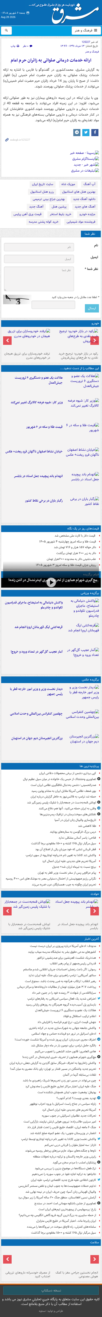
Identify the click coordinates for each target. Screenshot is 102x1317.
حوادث (95, 894)
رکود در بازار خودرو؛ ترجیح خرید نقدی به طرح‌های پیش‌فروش (78, 355)
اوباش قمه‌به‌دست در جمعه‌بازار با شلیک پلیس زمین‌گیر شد (61, 802)
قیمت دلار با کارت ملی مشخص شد (75, 535)
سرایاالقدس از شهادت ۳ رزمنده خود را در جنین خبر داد (64, 993)
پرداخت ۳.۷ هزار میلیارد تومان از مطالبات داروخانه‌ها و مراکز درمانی (56, 987)
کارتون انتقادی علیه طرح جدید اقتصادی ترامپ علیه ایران (63, 1180)
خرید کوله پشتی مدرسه (43, 221)
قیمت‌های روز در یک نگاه (83, 528)
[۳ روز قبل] (75, 339)
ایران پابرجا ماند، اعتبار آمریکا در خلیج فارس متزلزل (66, 1221)
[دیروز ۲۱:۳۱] (82, 609)
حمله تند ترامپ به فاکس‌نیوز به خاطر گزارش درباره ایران (63, 796)
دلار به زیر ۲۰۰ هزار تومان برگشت (76, 553)
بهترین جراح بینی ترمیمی (49, 199)
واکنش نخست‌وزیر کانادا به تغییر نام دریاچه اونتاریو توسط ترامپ (58, 1139)
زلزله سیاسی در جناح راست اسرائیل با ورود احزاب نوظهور (63, 1104)
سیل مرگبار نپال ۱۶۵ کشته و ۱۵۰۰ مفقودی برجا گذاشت (63, 843)
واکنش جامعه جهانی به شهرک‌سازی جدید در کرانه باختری (62, 1028)
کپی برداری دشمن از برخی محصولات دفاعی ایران (67, 773)
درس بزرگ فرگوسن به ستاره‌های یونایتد (73, 832)
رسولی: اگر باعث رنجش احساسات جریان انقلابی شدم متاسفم (59, 969)
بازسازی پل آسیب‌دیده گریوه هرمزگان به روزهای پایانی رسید (61, 1004)
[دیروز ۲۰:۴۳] (82, 634)
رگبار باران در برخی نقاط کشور (44, 500)
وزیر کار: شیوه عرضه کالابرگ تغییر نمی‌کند (37, 402)
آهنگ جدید (36, 206)
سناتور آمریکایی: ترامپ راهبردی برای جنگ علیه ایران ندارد (62, 975)
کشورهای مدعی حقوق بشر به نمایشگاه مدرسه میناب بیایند (62, 952)
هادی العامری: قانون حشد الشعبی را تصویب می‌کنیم (65, 1051)
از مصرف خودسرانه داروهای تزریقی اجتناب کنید (27, 1274)
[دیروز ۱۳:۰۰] (82, 721)
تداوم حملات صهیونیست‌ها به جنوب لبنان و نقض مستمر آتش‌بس (57, 1186)
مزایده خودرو (87, 214)
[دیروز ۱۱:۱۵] (82, 659)
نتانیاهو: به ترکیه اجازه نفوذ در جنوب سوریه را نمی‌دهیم (64, 1174)
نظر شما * (91, 269)
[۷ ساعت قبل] (82, 483)
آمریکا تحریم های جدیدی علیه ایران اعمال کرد (69, 861)
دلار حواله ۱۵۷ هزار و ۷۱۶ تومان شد (75, 547)
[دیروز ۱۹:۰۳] (82, 696)
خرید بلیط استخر (60, 214)
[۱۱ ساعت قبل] (82, 508)
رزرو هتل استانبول (42, 191)
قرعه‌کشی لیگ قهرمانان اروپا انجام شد (38, 627)
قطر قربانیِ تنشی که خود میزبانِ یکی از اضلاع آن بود (65, 849)
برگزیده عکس (90, 679)
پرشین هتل (59, 206)
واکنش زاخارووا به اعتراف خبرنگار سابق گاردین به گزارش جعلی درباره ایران (52, 1063)
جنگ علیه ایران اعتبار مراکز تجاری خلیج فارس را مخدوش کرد (60, 1086)
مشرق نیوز (65, 12)
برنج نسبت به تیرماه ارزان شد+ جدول (74, 867)
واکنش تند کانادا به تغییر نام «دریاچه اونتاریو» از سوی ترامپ (61, 855)
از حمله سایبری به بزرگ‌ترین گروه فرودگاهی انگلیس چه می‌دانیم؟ (57, 1215)
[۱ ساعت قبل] (82, 385)
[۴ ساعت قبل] (82, 409)
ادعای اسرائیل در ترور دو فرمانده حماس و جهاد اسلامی (64, 1033)
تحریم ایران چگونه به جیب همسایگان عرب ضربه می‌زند (64, 884)
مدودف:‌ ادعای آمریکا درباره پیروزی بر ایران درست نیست (63, 946)
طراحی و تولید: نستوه (51, 1311)
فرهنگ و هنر (84, 30)
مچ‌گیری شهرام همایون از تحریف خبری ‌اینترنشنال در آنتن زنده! (59, 1057)
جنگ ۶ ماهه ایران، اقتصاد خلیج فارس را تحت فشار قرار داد (61, 1127)
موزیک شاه (68, 184)
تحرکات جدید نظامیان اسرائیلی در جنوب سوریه (69, 1115)
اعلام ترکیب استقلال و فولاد (79, 1016)
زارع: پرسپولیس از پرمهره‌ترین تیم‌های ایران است (67, 1209)
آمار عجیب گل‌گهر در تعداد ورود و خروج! (37, 651)
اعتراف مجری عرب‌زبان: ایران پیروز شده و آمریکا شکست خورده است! (55, 1039)
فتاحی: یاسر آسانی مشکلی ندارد (77, 838)
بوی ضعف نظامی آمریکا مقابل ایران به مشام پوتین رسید (63, 791)
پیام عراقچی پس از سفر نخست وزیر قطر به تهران (67, 873)
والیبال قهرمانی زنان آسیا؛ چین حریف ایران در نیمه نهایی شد (60, 1192)
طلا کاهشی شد (87, 826)
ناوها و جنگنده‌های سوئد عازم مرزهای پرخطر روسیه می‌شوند (60, 1150)
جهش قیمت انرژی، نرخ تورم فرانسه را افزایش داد (66, 1022)
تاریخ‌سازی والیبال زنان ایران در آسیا (75, 820)
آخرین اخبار (91, 938)
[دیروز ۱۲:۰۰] (82, 745)
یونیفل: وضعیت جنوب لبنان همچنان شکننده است (66, 1092)
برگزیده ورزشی (90, 593)
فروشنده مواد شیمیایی (81, 221)
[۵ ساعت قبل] (82, 434)
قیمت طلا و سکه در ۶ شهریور (44, 427)
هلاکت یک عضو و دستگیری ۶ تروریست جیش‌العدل (39, 380)
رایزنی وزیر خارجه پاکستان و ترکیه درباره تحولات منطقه (64, 1156)
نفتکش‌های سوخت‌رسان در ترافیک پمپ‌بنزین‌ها (68, 814)
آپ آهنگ (89, 184)
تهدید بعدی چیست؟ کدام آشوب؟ (76, 1098)
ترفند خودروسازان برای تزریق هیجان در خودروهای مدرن (27, 355)
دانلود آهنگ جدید (84, 199)
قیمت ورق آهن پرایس (28, 214)
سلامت (94, 1242)
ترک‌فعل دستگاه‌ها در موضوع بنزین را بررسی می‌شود (65, 1168)
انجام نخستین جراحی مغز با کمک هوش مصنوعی (77, 1274)
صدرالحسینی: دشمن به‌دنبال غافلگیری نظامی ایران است (63, 785)
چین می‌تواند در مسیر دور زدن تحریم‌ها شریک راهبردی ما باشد (59, 1080)
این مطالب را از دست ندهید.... (79, 368)
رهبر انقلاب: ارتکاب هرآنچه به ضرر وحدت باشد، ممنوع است (60, 981)
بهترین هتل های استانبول (78, 191)
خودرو (95, 323)
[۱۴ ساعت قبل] (75, 1258)
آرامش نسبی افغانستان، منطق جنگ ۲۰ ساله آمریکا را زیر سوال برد (57, 1197)
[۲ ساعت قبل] (51, 582)
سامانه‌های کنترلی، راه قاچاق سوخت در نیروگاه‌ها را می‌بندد (61, 1227)
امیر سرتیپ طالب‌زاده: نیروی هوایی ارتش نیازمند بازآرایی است (59, 1121)
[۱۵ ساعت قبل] (27, 1258)
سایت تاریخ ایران (42, 184)
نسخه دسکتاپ (51, 1290)
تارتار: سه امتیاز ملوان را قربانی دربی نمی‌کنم (70, 1145)
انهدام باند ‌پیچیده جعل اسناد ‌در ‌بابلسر (38, 476)
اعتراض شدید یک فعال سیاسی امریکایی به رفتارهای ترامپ (61, 998)
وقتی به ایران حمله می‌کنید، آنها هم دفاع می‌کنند (67, 808)
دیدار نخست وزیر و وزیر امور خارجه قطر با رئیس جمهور (36, 691)
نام (96, 245)
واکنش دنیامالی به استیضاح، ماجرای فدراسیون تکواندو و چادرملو (34, 605)
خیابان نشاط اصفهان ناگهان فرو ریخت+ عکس (34, 451)
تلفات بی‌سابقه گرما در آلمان (79, 1075)
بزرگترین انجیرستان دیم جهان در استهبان (37, 738)
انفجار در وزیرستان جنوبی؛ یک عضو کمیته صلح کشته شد (63, 1133)
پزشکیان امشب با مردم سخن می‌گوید (74, 1162)
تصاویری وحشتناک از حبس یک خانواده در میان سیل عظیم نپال (59, 779)
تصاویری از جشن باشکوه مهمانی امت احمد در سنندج (65, 1203)
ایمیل (94, 257)
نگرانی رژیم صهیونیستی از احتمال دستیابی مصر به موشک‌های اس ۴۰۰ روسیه (51, 878)
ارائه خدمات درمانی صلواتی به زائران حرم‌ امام (51, 60)
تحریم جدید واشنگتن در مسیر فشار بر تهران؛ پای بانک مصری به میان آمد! (53, 1069)
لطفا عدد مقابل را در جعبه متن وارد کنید (75, 297)
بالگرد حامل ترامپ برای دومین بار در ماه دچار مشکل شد (63, 1045)
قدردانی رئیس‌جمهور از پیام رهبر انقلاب (73, 963)
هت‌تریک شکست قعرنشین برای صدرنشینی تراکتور (66, 958)
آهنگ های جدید (85, 206)
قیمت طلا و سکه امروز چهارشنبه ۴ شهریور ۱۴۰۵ (67, 541)
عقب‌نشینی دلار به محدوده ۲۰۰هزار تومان (71, 559)
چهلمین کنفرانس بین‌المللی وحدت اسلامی (36, 713)
